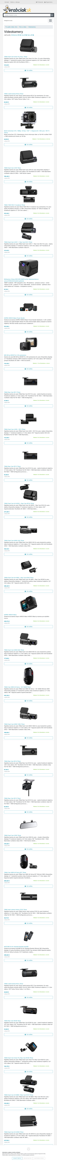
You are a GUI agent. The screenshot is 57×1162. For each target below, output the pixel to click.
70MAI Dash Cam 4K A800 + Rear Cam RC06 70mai (18, 577)
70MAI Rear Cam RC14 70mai (12, 761)
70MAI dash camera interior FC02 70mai (15, 909)
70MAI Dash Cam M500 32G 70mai (14, 540)
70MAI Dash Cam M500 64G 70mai (14, 650)
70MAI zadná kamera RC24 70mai (13, 93)
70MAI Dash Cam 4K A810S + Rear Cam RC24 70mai (19, 503)
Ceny (22, 35)
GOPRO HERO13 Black (10, 614)
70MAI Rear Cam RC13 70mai (12, 798)
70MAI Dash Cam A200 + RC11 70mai (14, 429)
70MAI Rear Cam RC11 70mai (12, 392)
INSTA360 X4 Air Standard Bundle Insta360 (16, 946)
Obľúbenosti (14, 35)
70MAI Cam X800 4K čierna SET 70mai (15, 872)
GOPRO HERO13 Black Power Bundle (14, 318)
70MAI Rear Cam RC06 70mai (12, 1021)
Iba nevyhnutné (27, 1158)
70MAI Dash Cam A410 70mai (12, 168)
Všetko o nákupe (15, 2)
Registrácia (49, 2)
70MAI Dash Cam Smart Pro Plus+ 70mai (15, 56)
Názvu (29, 35)
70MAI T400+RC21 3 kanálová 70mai (14, 205)
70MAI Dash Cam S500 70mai (12, 835)
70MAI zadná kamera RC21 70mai (13, 983)
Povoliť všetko (17, 1158)
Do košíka (29, 70)
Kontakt (7, 2)
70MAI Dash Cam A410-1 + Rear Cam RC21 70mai (18, 242)
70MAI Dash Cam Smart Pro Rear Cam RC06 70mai (18, 1058)
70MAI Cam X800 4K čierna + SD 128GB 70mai (17, 687)
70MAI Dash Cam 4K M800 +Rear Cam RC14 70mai (18, 1095)
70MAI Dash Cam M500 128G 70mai (14, 724)
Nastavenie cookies (39, 1158)
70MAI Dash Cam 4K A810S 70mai (13, 1132)
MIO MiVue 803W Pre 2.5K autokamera (15, 355)
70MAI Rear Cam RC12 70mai (12, 466)
